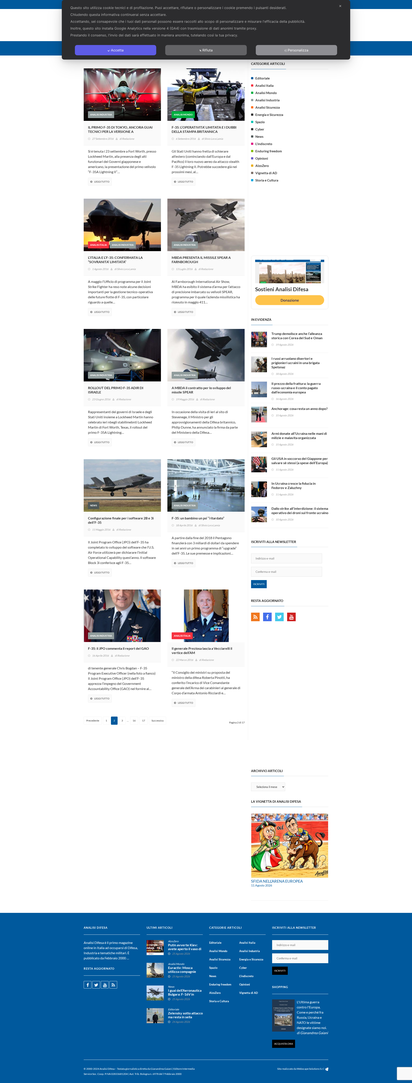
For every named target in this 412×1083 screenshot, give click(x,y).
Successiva (157, 720)
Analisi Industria (101, 114)
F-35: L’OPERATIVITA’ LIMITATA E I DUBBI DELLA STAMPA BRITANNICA (204, 129)
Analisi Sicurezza (267, 107)
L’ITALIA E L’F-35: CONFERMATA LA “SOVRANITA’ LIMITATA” (115, 259)
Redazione (128, 138)
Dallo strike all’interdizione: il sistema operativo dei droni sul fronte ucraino (299, 510)
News (93, 505)
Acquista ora (283, 1043)
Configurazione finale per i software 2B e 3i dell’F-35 (121, 520)
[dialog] (206, 30)
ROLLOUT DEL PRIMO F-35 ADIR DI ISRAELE (115, 390)
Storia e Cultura (266, 180)
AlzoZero (262, 166)
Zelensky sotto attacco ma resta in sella (185, 1015)
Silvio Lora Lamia (213, 138)
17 (143, 720)
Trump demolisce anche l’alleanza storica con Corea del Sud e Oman (297, 336)
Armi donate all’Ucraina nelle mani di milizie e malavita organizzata (299, 435)
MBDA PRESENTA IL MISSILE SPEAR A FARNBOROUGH (201, 259)
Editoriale (262, 78)
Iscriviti (259, 584)
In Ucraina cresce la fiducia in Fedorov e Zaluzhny (293, 485)
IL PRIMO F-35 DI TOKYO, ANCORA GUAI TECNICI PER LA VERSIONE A (120, 129)
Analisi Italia (98, 244)
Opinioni (261, 158)
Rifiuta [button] (207, 50)
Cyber (259, 129)
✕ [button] (340, 6)
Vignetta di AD (266, 173)
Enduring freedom (268, 151)
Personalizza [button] (298, 50)
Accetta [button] (117, 50)
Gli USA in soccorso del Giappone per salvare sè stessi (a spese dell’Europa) (299, 460)
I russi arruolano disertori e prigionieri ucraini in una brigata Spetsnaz (295, 362)
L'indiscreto (263, 144)
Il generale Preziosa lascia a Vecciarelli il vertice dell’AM (202, 650)
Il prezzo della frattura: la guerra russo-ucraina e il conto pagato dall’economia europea (296, 387)
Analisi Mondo (183, 114)
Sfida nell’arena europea (277, 881)
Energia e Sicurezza (269, 115)
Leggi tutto (101, 181)
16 (134, 720)
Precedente (92, 720)
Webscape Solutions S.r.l (310, 1068)
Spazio (260, 122)
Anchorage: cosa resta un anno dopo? (299, 408)
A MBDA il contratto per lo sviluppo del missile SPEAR (201, 390)
